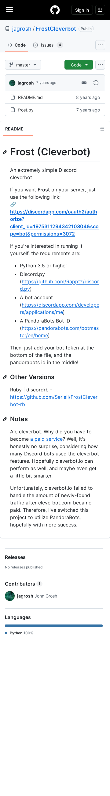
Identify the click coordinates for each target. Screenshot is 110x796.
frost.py (26, 109)
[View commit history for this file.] (96, 82)
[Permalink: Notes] (6, 419)
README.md (30, 97)
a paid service (46, 439)
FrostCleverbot (56, 28)
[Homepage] (55, 10)
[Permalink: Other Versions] (6, 377)
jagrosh (21, 28)
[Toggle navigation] (9, 9)
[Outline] (102, 129)
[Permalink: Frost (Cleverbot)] (6, 152)
